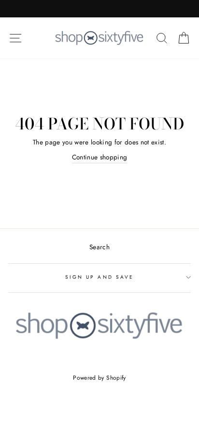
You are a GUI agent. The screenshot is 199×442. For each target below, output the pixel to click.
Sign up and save (99, 277)
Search (99, 247)
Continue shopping (100, 157)
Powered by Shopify (99, 377)
